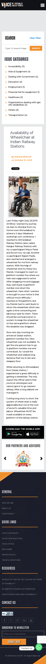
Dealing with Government (21, 77)
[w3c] (7, 614)
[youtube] (31, 620)
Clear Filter (35, 38)
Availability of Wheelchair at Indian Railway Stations (22, 139)
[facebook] (4, 620)
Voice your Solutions (12, 538)
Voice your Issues (10, 533)
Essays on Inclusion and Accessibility (19, 594)
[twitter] (11, 620)
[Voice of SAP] (12, 5)
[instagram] (17, 620)
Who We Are (7, 503)
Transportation (16, 115)
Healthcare (14, 97)
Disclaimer (7, 549)
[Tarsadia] (23, 459)
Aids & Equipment (17, 71)
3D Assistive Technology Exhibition (18, 589)
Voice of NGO (8, 544)
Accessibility (14, 66)
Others (11, 110)
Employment (15, 87)
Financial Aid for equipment (22, 92)
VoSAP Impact (8, 514)
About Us (6, 508)
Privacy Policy (9, 555)
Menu (42, 5)
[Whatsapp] (38, 648)
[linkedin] (24, 620)
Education (13, 82)
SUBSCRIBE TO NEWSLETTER (15, 628)
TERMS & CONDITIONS (11, 560)
